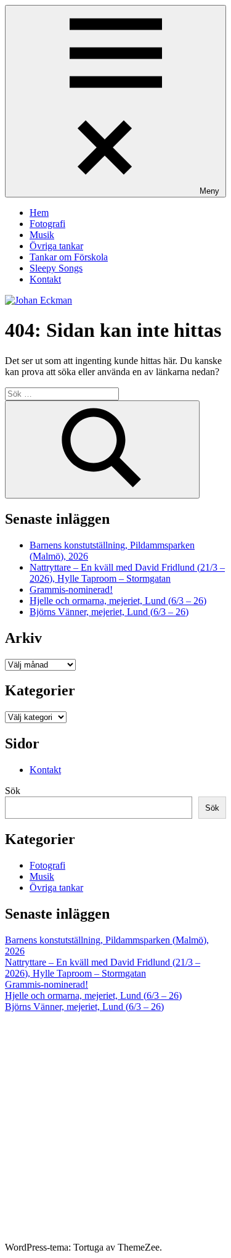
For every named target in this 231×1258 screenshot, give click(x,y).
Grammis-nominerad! (71, 589)
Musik (42, 235)
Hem (39, 212)
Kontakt (45, 279)
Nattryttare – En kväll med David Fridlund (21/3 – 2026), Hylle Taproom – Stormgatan (127, 573)
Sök (12, 790)
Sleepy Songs (56, 268)
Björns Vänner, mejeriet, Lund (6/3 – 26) (109, 611)
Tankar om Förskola (69, 257)
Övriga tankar (56, 246)
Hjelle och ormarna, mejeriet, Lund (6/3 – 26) (118, 600)
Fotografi (47, 223)
